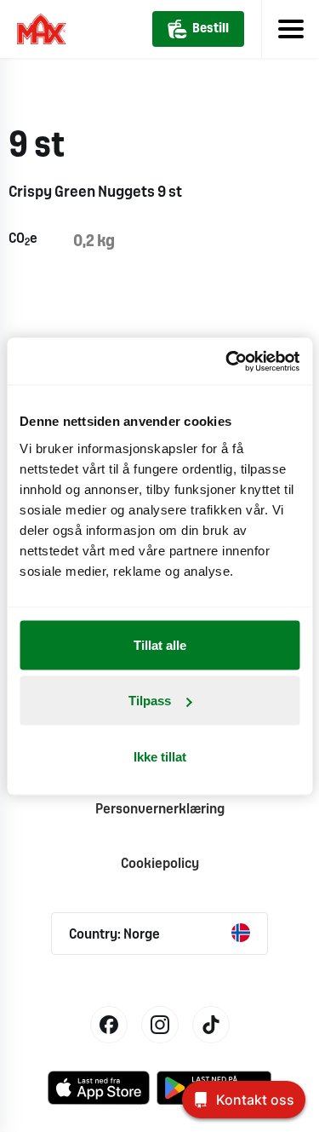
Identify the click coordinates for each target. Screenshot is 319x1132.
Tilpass (149, 700)
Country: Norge (114, 934)
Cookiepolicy (160, 864)
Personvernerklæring (160, 809)
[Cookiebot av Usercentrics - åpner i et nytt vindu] (227, 361)
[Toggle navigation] (290, 29)
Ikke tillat (160, 756)
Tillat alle (160, 644)
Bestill (210, 29)
